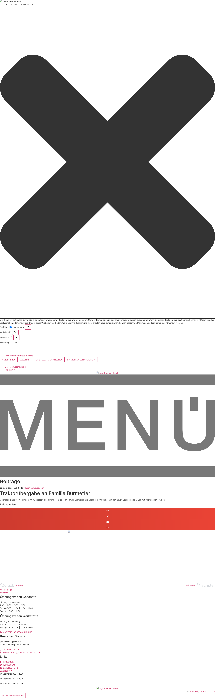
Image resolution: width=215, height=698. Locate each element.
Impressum (10, 370)
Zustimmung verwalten (13, 695)
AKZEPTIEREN (8, 359)
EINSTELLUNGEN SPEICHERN (81, 359)
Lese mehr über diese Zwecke (19, 355)
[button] (107, 162)
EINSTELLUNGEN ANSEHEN (49, 359)
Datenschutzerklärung (15, 367)
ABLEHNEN (25, 359)
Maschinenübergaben (34, 488)
